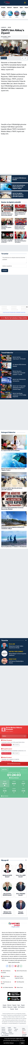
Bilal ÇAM (12, 644)
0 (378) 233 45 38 (7, 744)
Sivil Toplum (21, 1007)
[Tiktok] (18, 966)
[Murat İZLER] (4, 661)
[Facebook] (7, 966)
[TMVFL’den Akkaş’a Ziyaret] (14, 48)
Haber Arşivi (20, 987)
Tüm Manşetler (20, 981)
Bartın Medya (5, 1035)
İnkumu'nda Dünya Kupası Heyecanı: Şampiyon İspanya (20, 227)
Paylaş (4, 57)
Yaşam (23, 1005)
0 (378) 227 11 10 (6, 753)
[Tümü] (26, 640)
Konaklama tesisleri (8, 1033)
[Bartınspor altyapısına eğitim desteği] (7, 221)
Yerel (16, 1009)
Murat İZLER (12, 659)
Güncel (9, 7)
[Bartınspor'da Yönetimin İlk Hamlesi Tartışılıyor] (21, 235)
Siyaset (15, 7)
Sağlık (15, 1007)
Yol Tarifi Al (16, 744)
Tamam (22, 1043)
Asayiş (3, 7)
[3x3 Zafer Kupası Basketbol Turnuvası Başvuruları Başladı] (7, 208)
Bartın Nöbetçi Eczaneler (5, 971)
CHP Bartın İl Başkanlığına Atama (16, 662)
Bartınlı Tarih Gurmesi (16, 651)
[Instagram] (12, 966)
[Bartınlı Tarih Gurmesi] (4, 653)
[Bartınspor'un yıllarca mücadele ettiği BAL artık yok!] (7, 235)
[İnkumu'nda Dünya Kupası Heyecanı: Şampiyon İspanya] (21, 221)
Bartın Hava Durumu (22, 970)
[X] (10, 966)
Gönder (4, 270)
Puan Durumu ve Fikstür (6, 982)
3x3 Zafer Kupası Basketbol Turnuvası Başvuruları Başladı (7, 214)
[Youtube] (15, 966)
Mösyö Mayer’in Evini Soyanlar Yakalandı (17, 654)
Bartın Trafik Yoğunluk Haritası (19, 977)
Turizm (12, 1009)
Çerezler (16, 1043)
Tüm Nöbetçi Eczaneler (14, 763)
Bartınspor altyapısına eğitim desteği (6, 227)
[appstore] (14, 994)
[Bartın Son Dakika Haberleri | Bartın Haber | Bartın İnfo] (7, 2)
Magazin (4, 1032)
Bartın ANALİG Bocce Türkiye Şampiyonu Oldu (20, 214)
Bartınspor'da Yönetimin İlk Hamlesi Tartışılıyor (20, 241)
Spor (21, 7)
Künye (10, 1032)
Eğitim (5, 1007)
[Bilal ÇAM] (4, 646)
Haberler (3, 27)
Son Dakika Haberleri (8, 987)
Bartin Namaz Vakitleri (5, 977)
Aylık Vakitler (5, 796)
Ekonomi (10, 1007)
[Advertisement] (14, 106)
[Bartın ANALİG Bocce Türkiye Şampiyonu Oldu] (21, 208)
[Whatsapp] (21, 966)
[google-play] (14, 999)
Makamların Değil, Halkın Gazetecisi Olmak (16, 646)
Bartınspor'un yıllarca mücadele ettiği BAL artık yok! (7, 241)
